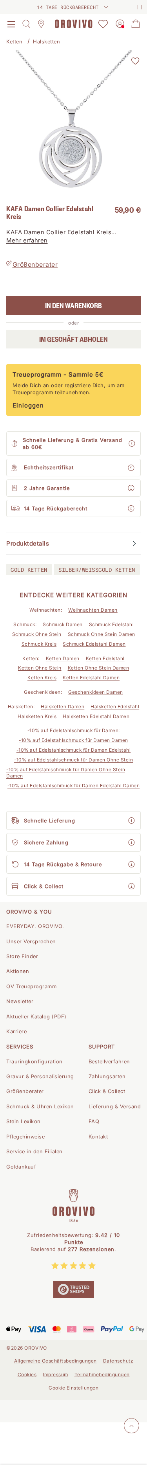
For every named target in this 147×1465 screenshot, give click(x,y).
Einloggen (28, 405)
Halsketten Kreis (37, 716)
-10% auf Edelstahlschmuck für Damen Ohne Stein (73, 760)
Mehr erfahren (27, 240)
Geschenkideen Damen (95, 692)
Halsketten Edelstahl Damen (96, 716)
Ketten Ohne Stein (40, 668)
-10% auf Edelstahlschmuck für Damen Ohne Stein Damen (65, 773)
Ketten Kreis (41, 677)
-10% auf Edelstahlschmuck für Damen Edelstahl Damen (73, 785)
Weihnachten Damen (93, 610)
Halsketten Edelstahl (115, 706)
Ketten (14, 41)
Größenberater (35, 264)
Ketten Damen (63, 658)
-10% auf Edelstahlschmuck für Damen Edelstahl (73, 750)
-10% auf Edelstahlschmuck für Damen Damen (73, 740)
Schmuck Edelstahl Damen (94, 644)
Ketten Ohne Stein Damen (98, 668)
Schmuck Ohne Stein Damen (101, 634)
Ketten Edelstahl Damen (91, 677)
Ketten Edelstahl (105, 658)
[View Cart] (136, 24)
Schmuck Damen (63, 624)
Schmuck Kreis (39, 644)
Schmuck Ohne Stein (37, 634)
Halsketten (46, 41)
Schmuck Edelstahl (111, 624)
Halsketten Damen (62, 706)
